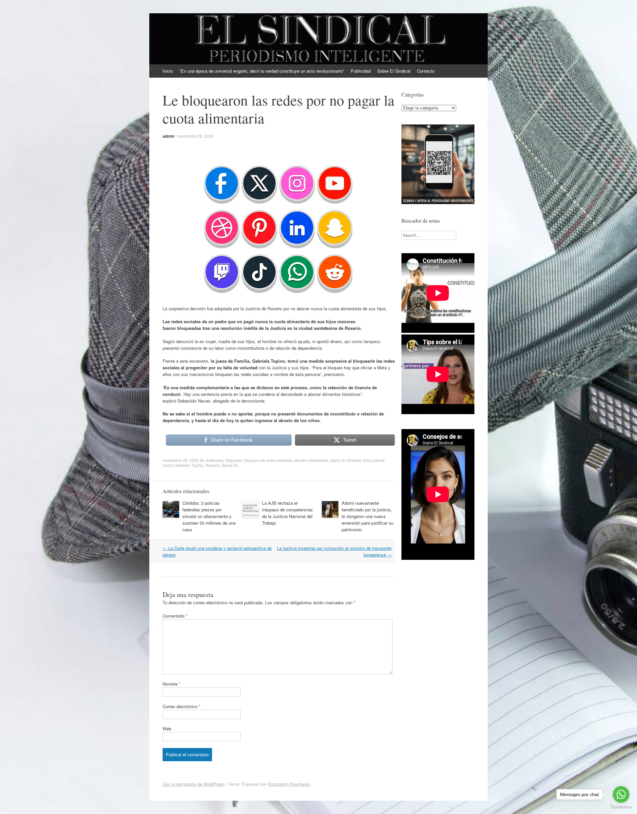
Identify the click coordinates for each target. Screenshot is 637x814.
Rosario (212, 465)
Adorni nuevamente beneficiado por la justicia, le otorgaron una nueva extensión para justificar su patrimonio (367, 516)
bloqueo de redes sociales (268, 460)
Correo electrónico (181, 706)
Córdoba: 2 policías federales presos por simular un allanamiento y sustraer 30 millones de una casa (209, 516)
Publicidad (361, 71)
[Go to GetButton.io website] (621, 807)
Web (167, 728)
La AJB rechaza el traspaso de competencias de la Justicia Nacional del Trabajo (287, 513)
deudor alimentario (311, 460)
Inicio (168, 71)
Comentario (175, 616)
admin (168, 136)
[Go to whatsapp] (621, 794)
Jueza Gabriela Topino (183, 465)
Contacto (425, 71)
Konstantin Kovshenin (289, 784)
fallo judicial (374, 460)
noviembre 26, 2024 (195, 136)
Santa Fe (230, 465)
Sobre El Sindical (393, 71)
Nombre (171, 684)
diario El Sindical (345, 460)
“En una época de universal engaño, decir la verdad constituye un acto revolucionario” (261, 71)
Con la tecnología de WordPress (194, 784)
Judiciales (214, 460)
